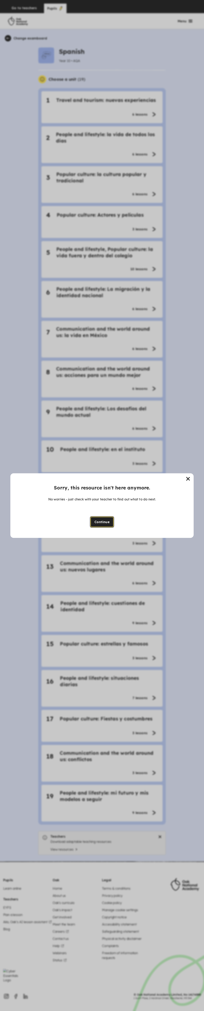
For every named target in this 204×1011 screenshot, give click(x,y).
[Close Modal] (188, 479)
